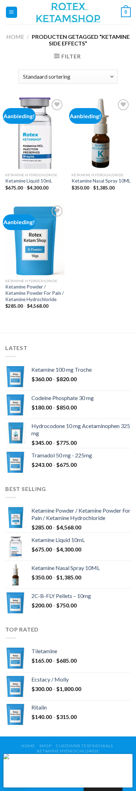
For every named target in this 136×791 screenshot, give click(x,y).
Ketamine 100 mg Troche (69, 760)
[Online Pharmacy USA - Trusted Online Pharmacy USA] (68, 12)
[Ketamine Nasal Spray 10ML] (101, 133)
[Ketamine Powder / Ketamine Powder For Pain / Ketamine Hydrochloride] (35, 239)
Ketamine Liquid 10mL (28, 181)
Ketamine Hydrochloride (68, 751)
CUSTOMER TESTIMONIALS (84, 745)
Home (15, 36)
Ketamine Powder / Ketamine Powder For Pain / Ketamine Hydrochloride (34, 293)
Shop (45, 745)
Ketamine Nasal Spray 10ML (101, 181)
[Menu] (11, 12)
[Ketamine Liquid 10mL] (35, 133)
